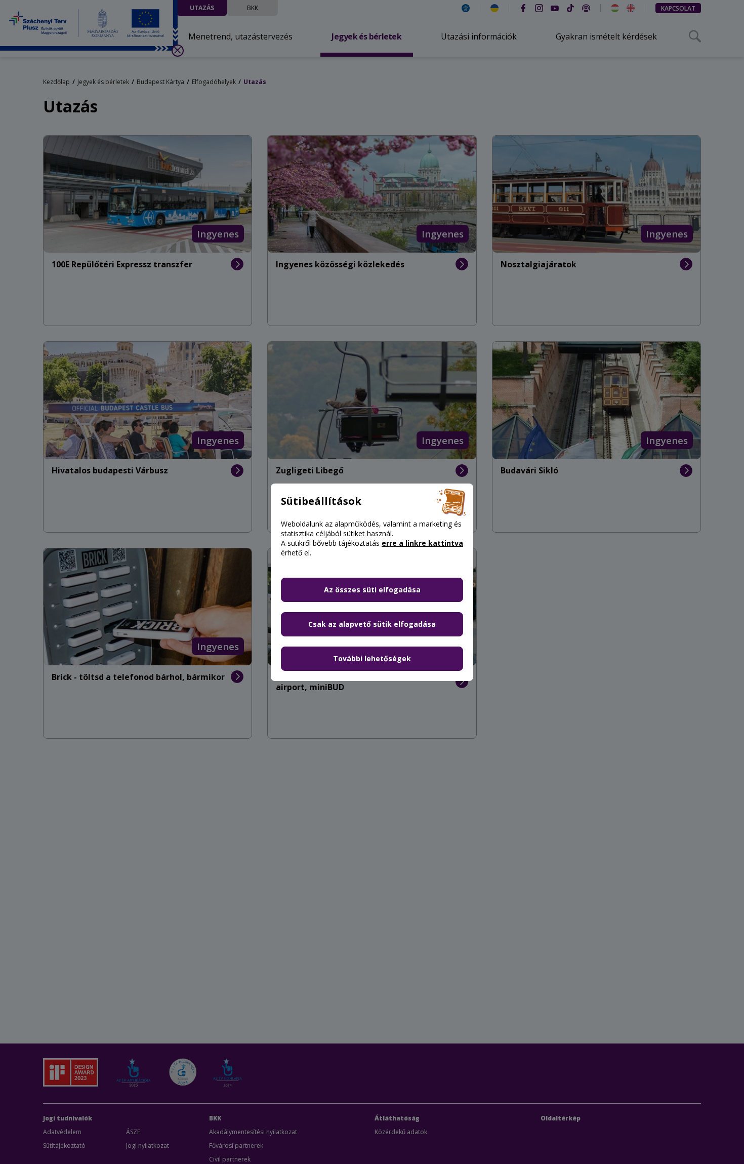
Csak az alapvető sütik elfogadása (372, 624)
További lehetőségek (372, 658)
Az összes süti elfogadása (372, 589)
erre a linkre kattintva (422, 543)
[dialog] (372, 582)
